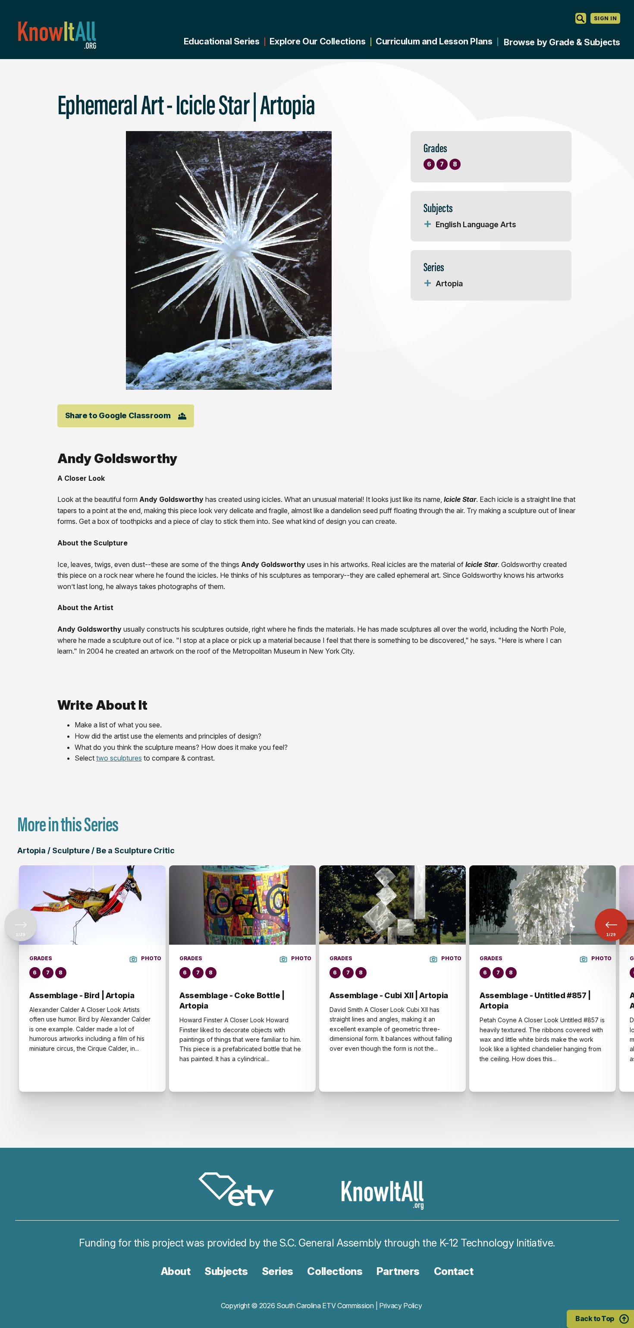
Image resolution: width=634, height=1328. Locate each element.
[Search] (580, 18)
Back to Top (594, 1318)
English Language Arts (476, 224)
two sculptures (119, 758)
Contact (454, 1271)
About (176, 1271)
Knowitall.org (57, 35)
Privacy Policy (400, 1305)
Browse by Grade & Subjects (562, 42)
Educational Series (222, 41)
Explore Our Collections (317, 41)
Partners (398, 1271)
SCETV (240, 1190)
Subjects (226, 1271)
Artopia (449, 283)
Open (428, 225)
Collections (334, 1271)
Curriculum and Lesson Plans (434, 41)
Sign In (605, 18)
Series (277, 1271)
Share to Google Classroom (118, 415)
